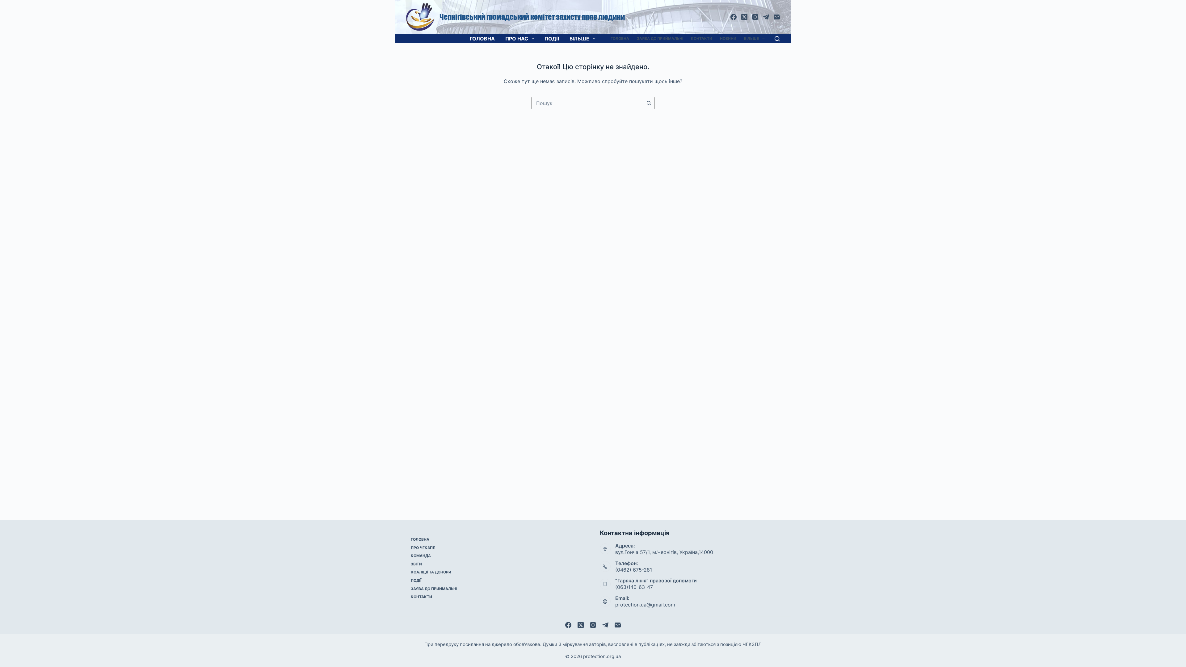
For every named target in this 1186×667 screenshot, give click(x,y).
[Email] (777, 17)
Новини (728, 38)
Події (552, 39)
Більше (579, 39)
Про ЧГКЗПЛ (423, 547)
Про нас (516, 39)
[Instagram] (755, 17)
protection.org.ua (602, 656)
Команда (421, 555)
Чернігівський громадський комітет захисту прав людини (532, 16)
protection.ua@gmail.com (645, 605)
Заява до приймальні (660, 38)
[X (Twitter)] (744, 17)
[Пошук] (777, 38)
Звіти (416, 564)
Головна (482, 39)
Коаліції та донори (431, 572)
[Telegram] (766, 17)
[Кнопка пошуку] (648, 103)
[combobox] (587, 103)
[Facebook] (733, 17)
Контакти (701, 38)
